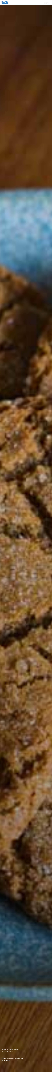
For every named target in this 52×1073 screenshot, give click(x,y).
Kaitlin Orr (19, 1058)
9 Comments (6, 1060)
